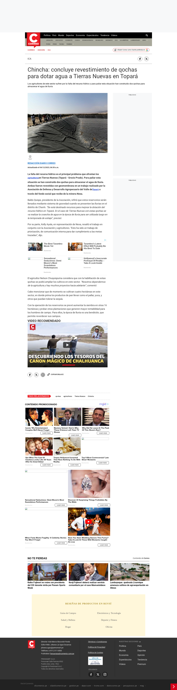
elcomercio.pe (40, 686)
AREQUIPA (49, 40)
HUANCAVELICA (87, 40)
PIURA (48, 44)
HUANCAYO (99, 40)
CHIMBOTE (68, 40)
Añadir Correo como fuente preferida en (131, 50)
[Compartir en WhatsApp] (43, 375)
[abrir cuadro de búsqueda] (146, 35)
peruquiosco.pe (130, 686)
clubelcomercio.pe (58, 686)
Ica (29, 58)
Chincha (91, 396)
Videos (114, 35)
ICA (116, 40)
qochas (58, 396)
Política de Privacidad (96, 647)
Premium (141, 664)
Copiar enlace (57, 374)
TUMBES (69, 44)
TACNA (61, 44)
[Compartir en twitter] (146, 59)
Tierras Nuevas (80, 396)
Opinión (141, 655)
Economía (80, 35)
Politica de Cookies (95, 653)
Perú (54, 35)
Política (47, 35)
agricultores (67, 396)
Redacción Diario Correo (41, 163)
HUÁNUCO (109, 40)
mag (142, 686)
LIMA (144, 40)
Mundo (61, 35)
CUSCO (77, 40)
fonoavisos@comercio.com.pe (62, 654)
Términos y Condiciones (97, 642)
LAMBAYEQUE (135, 40)
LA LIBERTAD (124, 40)
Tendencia (104, 35)
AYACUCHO (59, 40)
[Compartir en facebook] (140, 59)
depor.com (86, 686)
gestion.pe (74, 686)
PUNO (55, 44)
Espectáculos (92, 35)
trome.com (99, 686)
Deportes (70, 35)
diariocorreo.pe (113, 686)
